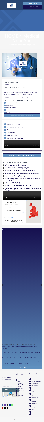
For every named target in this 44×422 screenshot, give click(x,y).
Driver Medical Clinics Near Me (36, 406)
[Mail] (5, 408)
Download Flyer (35, 397)
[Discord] (7, 405)
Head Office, (20, 383)
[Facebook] (2, 405)
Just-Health (28, 419)
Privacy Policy (34, 411)
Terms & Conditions (35, 414)
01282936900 (20, 388)
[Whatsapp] (12, 405)
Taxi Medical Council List (36, 394)
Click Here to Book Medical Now (15, 138)
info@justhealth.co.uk (22, 390)
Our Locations (20, 395)
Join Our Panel (35, 383)
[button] (22, 165)
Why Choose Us (35, 385)
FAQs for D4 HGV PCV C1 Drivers (36, 400)
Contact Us (20, 393)
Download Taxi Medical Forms (36, 391)
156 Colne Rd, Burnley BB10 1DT (22, 385)
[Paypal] (10, 405)
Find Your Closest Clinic (36, 381)
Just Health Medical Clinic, (22, 381)
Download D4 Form (35, 387)
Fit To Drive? (34, 403)
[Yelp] (2, 408)
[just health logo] (11, 3)
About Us (33, 409)
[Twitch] (5, 405)
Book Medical (34, 379)
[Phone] (7, 408)
